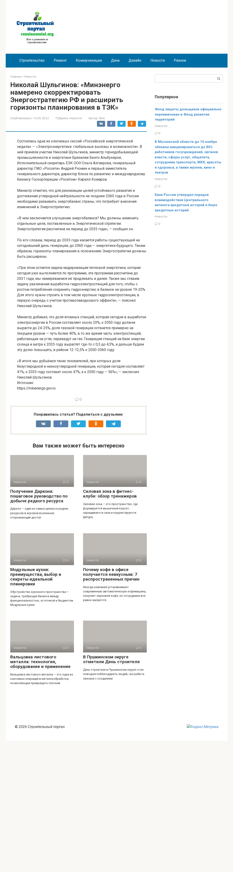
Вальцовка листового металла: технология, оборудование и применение (40, 661)
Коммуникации (89, 60)
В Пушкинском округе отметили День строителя (111, 659)
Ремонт (60, 60)
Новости (157, 60)
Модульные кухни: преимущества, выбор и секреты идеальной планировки (35, 576)
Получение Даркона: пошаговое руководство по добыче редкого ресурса (39, 496)
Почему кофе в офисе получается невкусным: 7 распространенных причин (111, 574)
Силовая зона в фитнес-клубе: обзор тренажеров (110, 494)
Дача (115, 60)
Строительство (32, 60)
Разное (180, 60)
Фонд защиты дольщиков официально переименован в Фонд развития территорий (188, 114)
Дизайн (135, 60)
